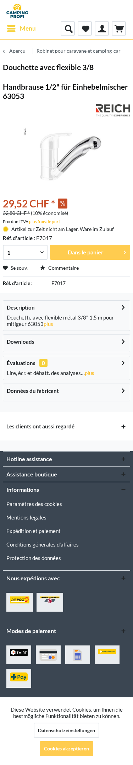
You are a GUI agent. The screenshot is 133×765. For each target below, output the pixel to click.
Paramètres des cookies (34, 504)
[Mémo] (85, 28)
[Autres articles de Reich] (113, 110)
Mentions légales (26, 517)
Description (21, 307)
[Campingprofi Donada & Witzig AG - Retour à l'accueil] (17, 11)
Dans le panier (86, 252)
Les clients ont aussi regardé (40, 426)
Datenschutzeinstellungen (66, 730)
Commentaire (63, 268)
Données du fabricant (33, 390)
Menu (28, 28)
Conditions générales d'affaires (42, 544)
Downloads (20, 341)
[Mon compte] (102, 28)
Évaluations (21, 363)
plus (48, 324)
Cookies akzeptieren (66, 748)
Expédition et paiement (33, 531)
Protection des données (33, 558)
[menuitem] (21, 28)
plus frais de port (44, 221)
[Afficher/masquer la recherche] (68, 28)
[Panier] (119, 28)
